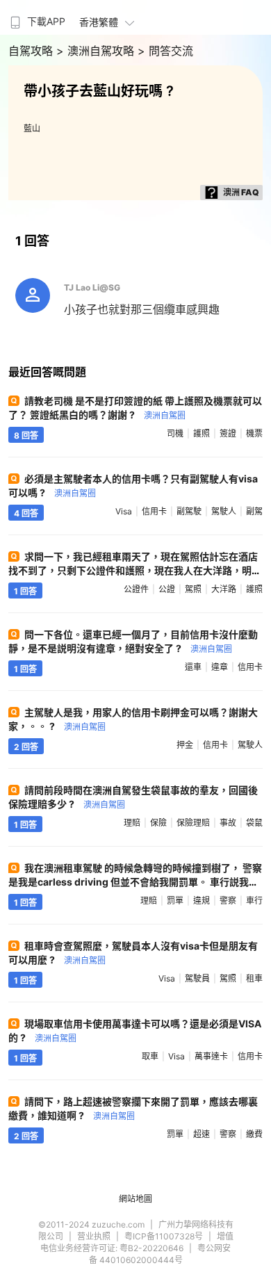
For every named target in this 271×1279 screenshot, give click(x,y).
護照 (201, 433)
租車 (254, 978)
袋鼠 (254, 822)
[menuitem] (36, 17)
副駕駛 (189, 511)
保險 (158, 822)
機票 (254, 433)
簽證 (228, 433)
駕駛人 (223, 511)
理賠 (132, 822)
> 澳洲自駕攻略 (97, 51)
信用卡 (154, 511)
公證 (166, 589)
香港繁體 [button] (98, 22)
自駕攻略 (32, 51)
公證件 (136, 589)
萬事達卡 (211, 1056)
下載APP (46, 21)
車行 (254, 900)
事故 (228, 822)
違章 (219, 667)
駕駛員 (197, 978)
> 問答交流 (165, 51)
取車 (150, 1056)
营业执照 (93, 1236)
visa (123, 511)
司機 (175, 433)
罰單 (175, 900)
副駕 (254, 511)
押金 (184, 745)
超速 (201, 1134)
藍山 (32, 128)
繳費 (254, 1134)
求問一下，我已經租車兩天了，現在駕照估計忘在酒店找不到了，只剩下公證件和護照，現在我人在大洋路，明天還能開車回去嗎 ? (134, 570)
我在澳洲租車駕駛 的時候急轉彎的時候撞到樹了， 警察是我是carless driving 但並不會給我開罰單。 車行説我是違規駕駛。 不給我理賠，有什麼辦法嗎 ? (135, 882)
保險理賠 (193, 822)
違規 (201, 900)
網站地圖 (135, 1199)
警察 (228, 900)
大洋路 (223, 589)
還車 (193, 667)
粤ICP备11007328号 (163, 1236)
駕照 (193, 589)
